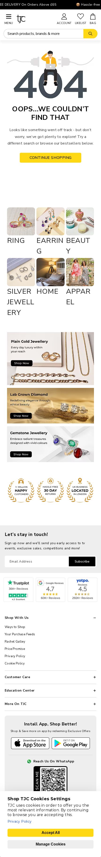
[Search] (90, 33)
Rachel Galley (15, 642)
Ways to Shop (15, 627)
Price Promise (15, 649)
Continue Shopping (51, 157)
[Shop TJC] (35, 19)
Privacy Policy (15, 656)
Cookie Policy (15, 663)
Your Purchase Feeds (20, 634)
